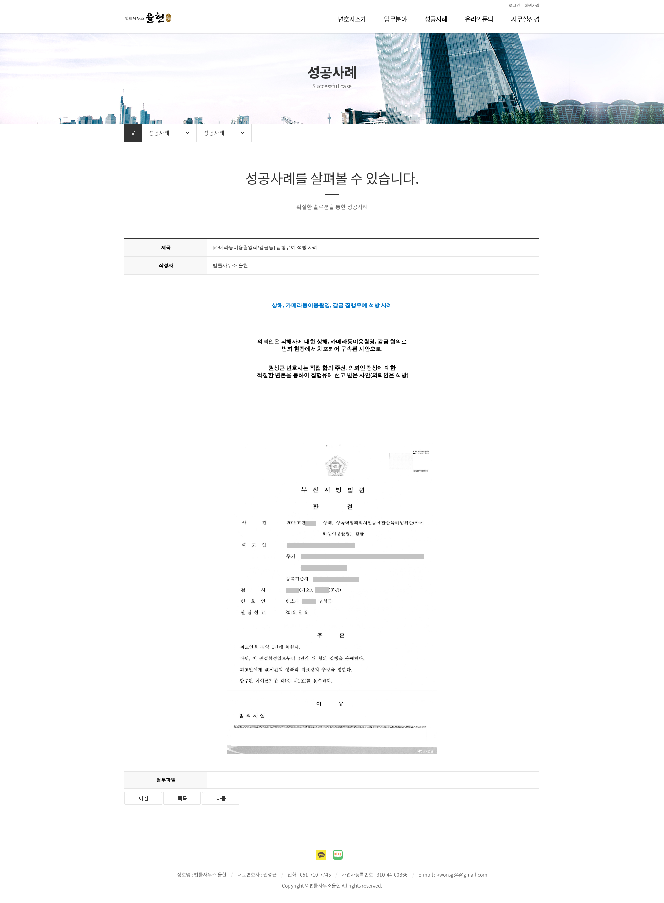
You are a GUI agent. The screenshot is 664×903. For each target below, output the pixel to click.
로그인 (514, 5)
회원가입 (532, 5)
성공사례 (159, 133)
